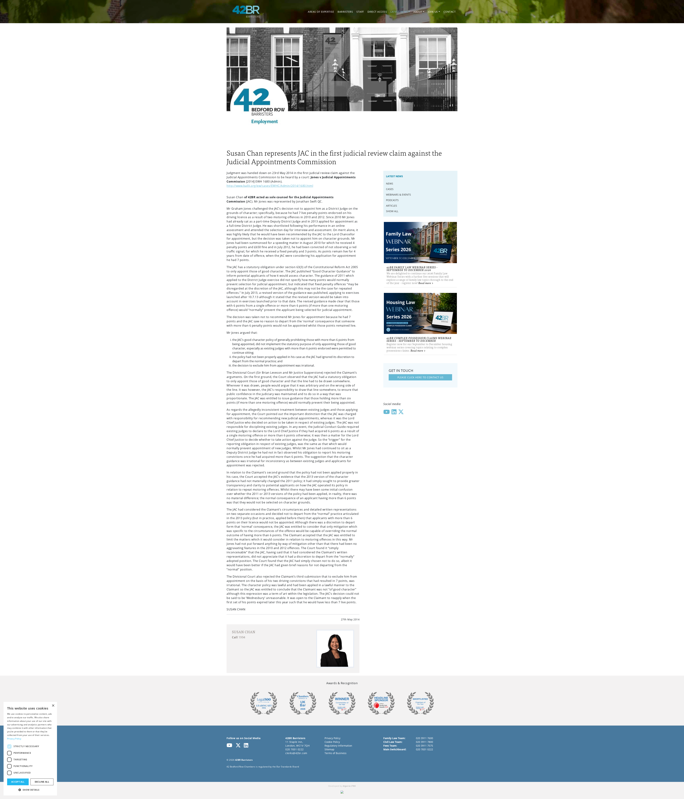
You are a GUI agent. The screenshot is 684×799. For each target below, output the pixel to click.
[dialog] (30, 748)
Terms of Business (335, 753)
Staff (360, 11)
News (389, 183)
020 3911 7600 (424, 738)
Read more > (426, 283)
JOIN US (433, 11)
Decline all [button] (42, 781)
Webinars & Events (398, 194)
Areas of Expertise (321, 11)
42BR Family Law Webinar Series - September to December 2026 (412, 268)
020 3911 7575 (424, 745)
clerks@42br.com (296, 753)
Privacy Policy (332, 738)
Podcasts (392, 200)
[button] (30, 790)
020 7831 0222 (294, 749)
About (417, 11)
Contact (450, 11)
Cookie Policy (332, 742)
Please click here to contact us (420, 377)
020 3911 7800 (424, 742)
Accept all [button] (18, 781)
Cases (389, 189)
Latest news (399, 11)
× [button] (53, 705)
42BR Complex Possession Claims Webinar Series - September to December (419, 339)
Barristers (345, 11)
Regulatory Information (338, 745)
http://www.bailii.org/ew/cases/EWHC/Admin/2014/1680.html (270, 186)
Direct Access (377, 11)
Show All (392, 211)
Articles (391, 205)
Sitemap (329, 749)
